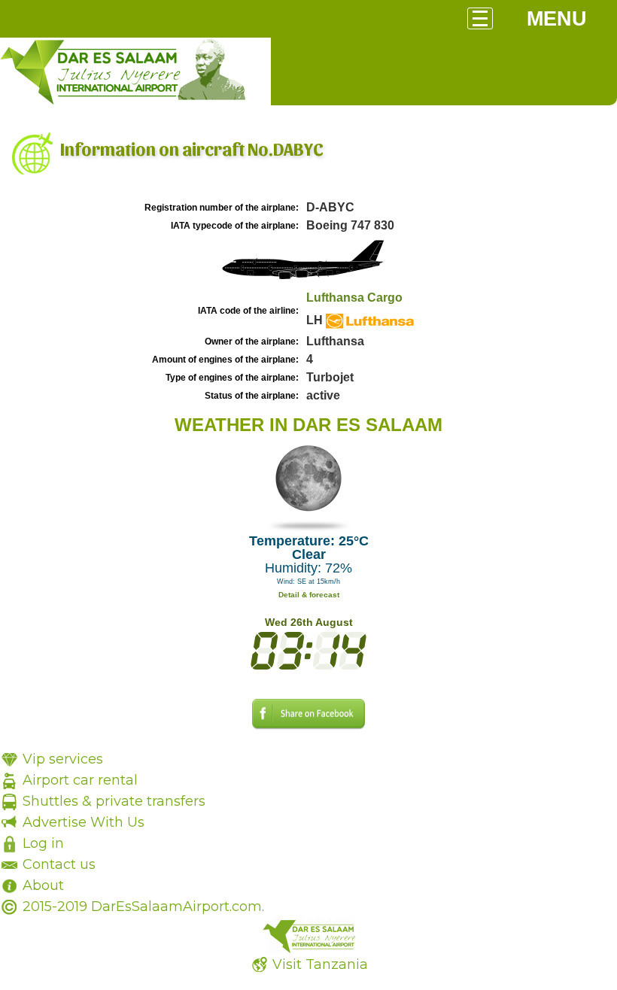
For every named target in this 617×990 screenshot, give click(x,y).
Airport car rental (80, 780)
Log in (43, 843)
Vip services (63, 759)
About (43, 885)
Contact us (59, 864)
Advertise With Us (83, 822)
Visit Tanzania (320, 964)
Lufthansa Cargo (354, 297)
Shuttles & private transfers (114, 801)
